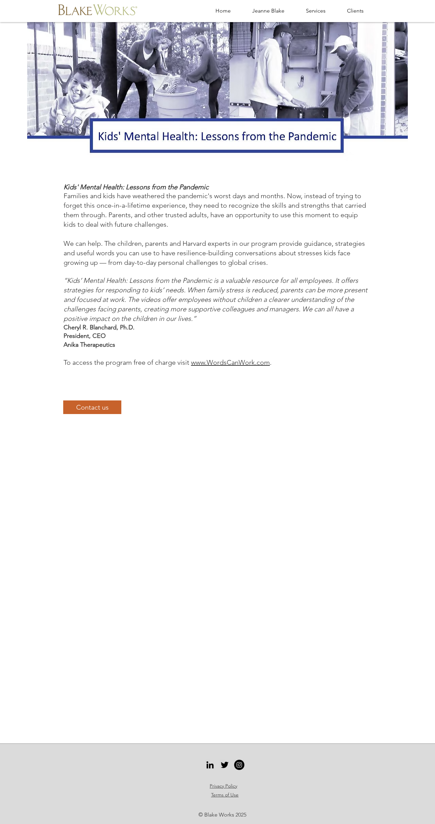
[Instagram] (239, 765)
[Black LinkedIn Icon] (210, 765)
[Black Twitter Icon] (225, 765)
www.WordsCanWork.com (230, 362)
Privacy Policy (223, 786)
